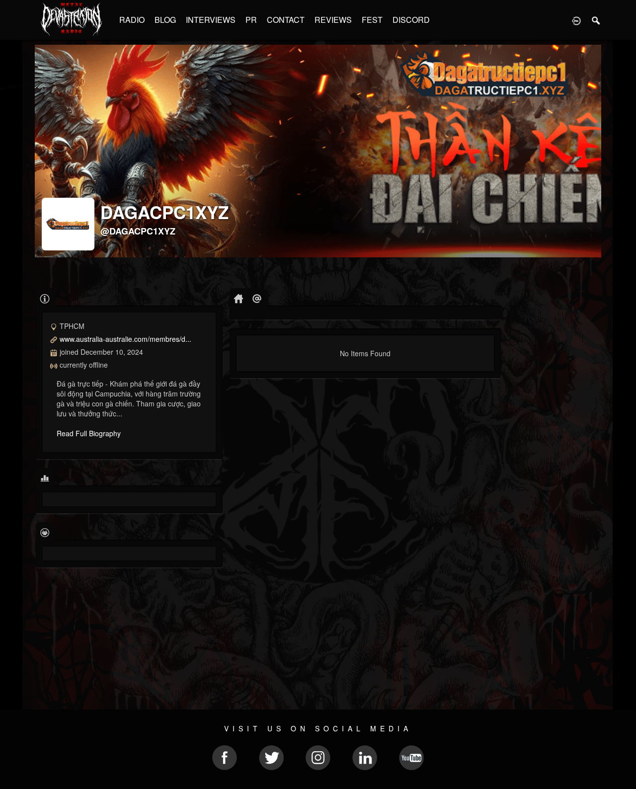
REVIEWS (333, 19)
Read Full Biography (89, 433)
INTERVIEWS (211, 19)
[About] (45, 298)
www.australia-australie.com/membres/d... (125, 339)
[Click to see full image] (318, 151)
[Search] (596, 19)
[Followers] (45, 532)
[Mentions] (257, 298)
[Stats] (45, 478)
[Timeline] (239, 298)
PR (251, 19)
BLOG (165, 19)
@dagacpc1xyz (137, 231)
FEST (372, 19)
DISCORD (411, 19)
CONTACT (286, 19)
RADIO (132, 19)
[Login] (576, 19)
